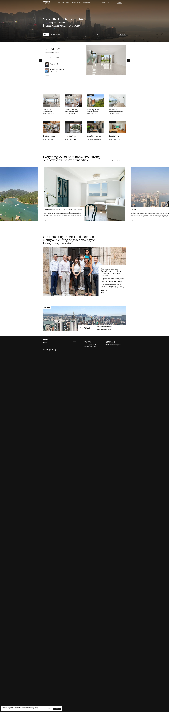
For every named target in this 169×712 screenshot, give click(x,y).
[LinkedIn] (44, 350)
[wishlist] (114, 2)
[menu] (125, 2)
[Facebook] (52, 350)
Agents (67, 2)
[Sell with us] (84, 318)
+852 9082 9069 (110, 343)
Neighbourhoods (86, 2)
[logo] (46, 2)
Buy (59, 2)
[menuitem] (44, 350)
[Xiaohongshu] (55, 350)
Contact (119, 2)
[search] (98, 34)
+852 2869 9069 (110, 341)
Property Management (75, 2)
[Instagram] (47, 350)
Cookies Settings (47, 708)
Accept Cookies (57, 708)
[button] (74, 342)
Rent (63, 2)
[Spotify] (50, 350)
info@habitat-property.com (113, 345)
